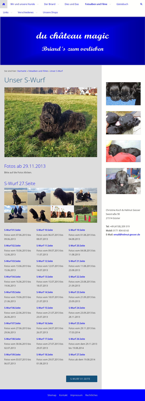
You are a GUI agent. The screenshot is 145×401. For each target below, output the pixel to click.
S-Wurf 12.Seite (45, 261)
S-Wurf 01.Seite (12, 230)
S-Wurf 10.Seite (45, 230)
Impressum (76, 395)
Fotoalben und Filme (38, 71)
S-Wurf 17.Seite (45, 338)
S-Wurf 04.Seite (12, 276)
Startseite (21, 71)
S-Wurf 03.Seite (12, 261)
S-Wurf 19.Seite (77, 230)
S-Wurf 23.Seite (77, 292)
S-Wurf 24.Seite (77, 307)
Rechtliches (91, 395)
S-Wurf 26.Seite (77, 338)
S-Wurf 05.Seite (12, 292)
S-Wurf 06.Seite (12, 307)
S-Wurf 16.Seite (45, 323)
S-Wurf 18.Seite (45, 354)
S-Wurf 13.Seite (45, 276)
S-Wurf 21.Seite (77, 261)
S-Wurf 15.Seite (45, 307)
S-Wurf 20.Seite (77, 245)
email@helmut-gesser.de (127, 234)
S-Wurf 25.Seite (77, 323)
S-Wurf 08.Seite (12, 338)
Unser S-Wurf (56, 71)
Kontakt (63, 395)
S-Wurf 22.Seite (77, 276)
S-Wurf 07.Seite (12, 323)
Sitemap (52, 395)
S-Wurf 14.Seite (45, 292)
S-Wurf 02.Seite (12, 245)
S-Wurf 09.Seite (12, 354)
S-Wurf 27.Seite (77, 354)
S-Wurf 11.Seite (45, 245)
